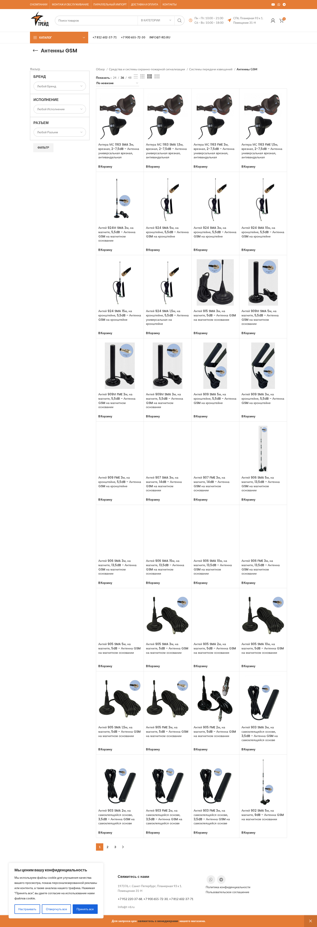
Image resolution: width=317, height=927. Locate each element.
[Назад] (35, 51)
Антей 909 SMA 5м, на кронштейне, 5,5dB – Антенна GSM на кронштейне (215, 398)
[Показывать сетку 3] (142, 76)
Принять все (85, 909)
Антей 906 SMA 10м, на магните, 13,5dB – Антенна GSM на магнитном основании (213, 567)
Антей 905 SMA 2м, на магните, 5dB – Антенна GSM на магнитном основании (215, 648)
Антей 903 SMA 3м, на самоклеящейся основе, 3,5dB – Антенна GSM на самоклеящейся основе (260, 733)
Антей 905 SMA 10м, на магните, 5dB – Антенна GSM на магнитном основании (263, 648)
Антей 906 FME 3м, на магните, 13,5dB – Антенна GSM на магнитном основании (261, 567)
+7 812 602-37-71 (181, 899)
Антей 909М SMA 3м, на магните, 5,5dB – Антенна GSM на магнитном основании (164, 400)
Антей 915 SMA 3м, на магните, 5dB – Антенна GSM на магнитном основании (215, 315)
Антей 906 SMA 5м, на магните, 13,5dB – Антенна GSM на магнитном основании (261, 483)
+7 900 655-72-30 (155, 899)
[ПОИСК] (180, 20)
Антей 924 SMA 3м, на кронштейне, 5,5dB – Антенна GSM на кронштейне (215, 232)
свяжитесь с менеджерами (158, 921)
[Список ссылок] (158, 907)
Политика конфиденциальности (228, 887)
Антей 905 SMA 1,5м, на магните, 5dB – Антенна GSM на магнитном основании (119, 731)
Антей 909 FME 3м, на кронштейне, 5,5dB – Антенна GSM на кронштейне (119, 481)
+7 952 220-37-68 (130, 899)
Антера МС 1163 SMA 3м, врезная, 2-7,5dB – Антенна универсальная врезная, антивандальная (118, 150)
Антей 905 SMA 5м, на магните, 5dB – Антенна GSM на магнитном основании (119, 648)
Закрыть (310, 921)
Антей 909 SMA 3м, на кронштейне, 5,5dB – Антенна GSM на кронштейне (263, 398)
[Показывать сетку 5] (157, 76)
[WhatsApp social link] (278, 4)
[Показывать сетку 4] (149, 76)
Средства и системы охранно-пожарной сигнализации (147, 69)
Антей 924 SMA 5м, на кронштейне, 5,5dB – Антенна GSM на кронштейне (167, 232)
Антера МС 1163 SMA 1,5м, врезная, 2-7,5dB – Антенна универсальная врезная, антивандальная (166, 150)
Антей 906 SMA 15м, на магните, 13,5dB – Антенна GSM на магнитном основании (165, 567)
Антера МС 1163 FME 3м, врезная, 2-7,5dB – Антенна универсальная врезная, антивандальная (214, 150)
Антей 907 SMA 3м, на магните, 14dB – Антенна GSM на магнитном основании (164, 483)
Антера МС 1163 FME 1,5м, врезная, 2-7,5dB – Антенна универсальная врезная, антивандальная (262, 150)
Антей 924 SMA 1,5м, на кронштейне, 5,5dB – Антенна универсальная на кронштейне (167, 317)
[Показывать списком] (136, 76)
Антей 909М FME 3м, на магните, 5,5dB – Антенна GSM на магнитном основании (116, 400)
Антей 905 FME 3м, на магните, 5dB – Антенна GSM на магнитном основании (167, 731)
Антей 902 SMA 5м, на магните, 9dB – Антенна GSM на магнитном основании (263, 814)
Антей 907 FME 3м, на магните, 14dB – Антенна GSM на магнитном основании (211, 483)
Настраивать (27, 909)
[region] (56, 890)
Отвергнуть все (56, 909)
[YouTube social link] (273, 4)
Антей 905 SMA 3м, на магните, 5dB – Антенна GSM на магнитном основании (167, 648)
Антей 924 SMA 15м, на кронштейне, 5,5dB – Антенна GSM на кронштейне (119, 315)
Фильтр (43, 147)
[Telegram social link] (284, 4)
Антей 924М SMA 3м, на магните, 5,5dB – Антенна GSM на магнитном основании (116, 234)
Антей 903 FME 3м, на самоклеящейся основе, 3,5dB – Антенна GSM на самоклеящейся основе (212, 816)
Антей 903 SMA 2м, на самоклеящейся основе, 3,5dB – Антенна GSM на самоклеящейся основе (116, 816)
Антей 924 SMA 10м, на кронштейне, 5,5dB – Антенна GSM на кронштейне (263, 232)
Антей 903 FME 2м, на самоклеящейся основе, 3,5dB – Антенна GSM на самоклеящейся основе (164, 816)
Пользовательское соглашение (227, 892)
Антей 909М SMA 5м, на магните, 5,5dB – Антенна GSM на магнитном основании (260, 317)
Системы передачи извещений (211, 69)
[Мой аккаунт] (273, 20)
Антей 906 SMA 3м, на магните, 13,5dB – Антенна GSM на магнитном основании (117, 567)
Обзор (100, 69)
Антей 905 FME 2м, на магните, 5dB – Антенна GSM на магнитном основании (215, 731)
